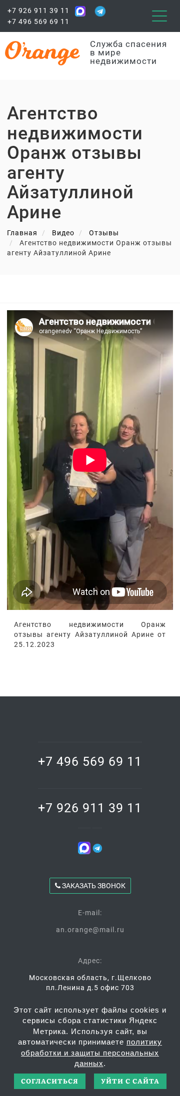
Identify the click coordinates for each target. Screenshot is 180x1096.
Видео (63, 233)
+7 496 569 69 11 (39, 21)
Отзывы (104, 233)
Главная (22, 233)
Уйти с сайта (130, 1081)
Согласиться (49, 1081)
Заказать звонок (93, 886)
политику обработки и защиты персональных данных (91, 1053)
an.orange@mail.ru (90, 930)
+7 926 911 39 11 (39, 10)
